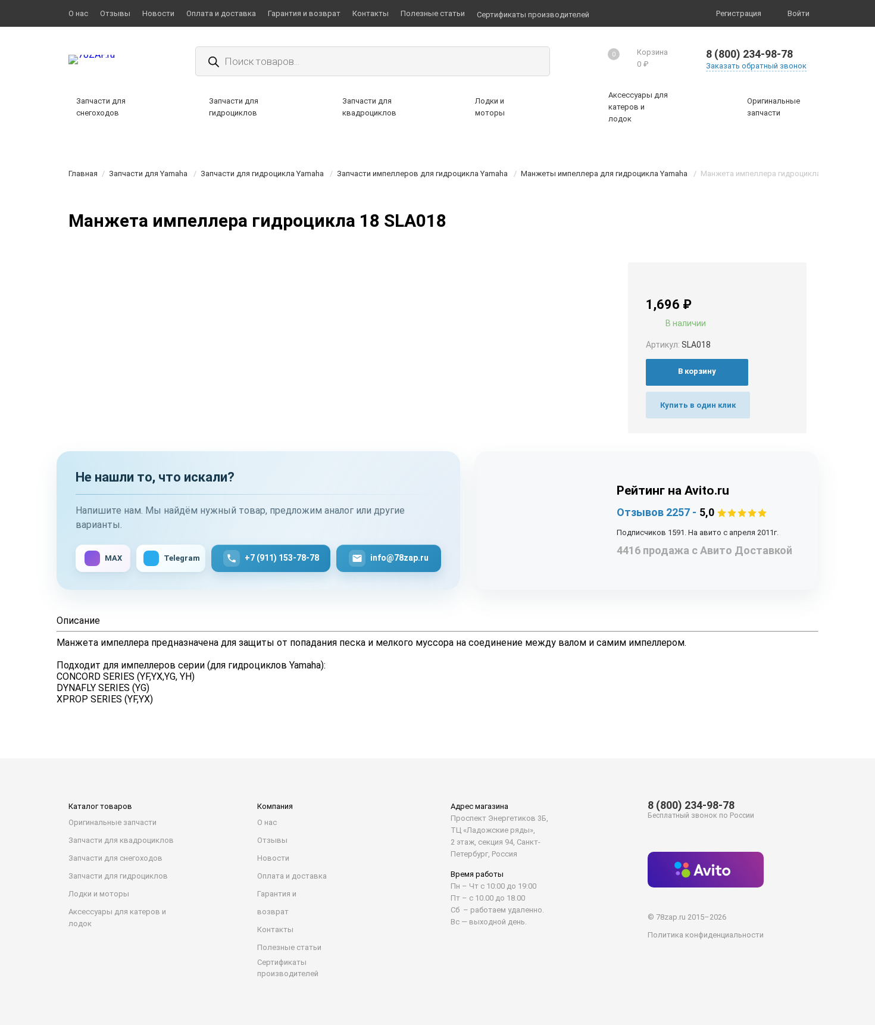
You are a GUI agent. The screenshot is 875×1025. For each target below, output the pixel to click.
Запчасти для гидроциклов (118, 875)
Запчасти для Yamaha (148, 173)
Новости (273, 858)
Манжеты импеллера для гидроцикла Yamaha (604, 173)
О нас (267, 822)
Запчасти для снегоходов (115, 858)
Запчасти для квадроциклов (121, 840)
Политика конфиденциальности (706, 934)
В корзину (697, 371)
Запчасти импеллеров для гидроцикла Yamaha (422, 173)
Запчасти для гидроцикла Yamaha (262, 173)
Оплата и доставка (292, 875)
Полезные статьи (289, 947)
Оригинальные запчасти (112, 822)
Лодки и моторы (98, 893)
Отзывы (272, 840)
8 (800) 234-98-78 (749, 54)
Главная (83, 173)
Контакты (275, 929)
